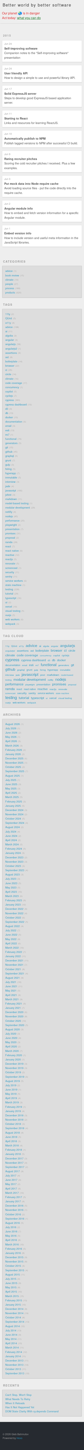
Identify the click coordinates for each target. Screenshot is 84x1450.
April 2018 (11, 1141)
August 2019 (12, 1081)
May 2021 (11, 990)
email (8, 426)
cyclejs (9, 396)
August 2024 (12, 827)
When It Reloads (15, 1403)
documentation (13, 421)
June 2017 (11, 1180)
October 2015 (13, 1266)
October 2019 (13, 1072)
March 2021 (12, 999)
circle (8, 374)
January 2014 (13, 1356)
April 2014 (11, 1343)
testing (9, 589)
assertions (11, 353)
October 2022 (13, 917)
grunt (8, 460)
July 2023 (10, 879)
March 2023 (12, 896)
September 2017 (14, 1167)
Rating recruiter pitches (20, 159)
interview (10, 482)
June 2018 (11, 1137)
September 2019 (14, 1077)
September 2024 (14, 823)
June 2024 (11, 836)
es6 (7, 430)
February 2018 (13, 1150)
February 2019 (13, 1107)
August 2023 (12, 874)
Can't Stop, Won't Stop (18, 1395)
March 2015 (12, 1296)
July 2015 (10, 1279)
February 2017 (13, 1197)
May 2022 (11, 939)
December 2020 (14, 1012)
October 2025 (13, 767)
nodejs (9, 516)
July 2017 (10, 1175)
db (6, 413)
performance (12, 520)
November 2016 (14, 1210)
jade (7, 486)
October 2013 (13, 1369)
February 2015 (13, 1300)
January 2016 (13, 1253)
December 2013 (14, 1360)
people (9, 284)
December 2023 (14, 857)
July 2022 (10, 930)
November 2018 (14, 1119)
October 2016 (13, 1214)
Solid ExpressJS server (20, 93)
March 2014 (12, 1347)
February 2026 (13, 750)
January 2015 (13, 1304)
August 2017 (12, 1171)
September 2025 (14, 771)
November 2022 (14, 913)
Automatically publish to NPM (25, 138)
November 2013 (14, 1365)
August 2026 (12, 724)
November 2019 (14, 1068)
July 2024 (10, 831)
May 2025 (11, 788)
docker (9, 417)
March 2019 (12, 1102)
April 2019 (11, 1098)
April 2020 (11, 1046)
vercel (8, 606)
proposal (10, 538)
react (8, 546)
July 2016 (10, 1227)
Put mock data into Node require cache (31, 184)
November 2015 (14, 1261)
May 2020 (11, 1042)
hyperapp (10, 473)
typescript (10, 598)
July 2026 (10, 728)
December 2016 (14, 1205)
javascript (10, 490)
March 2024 (12, 844)
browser (9, 366)
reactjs (9, 559)
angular (9, 340)
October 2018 (13, 1124)
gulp (7, 465)
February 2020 (13, 1055)
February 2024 (13, 849)
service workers (14, 581)
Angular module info (18, 208)
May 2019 (11, 1094)
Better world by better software (37, 5)
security (9, 572)
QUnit (8, 318)
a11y (8, 323)
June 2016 (11, 1231)
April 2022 (11, 943)
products (10, 292)
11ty (7, 314)
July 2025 (10, 780)
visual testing (12, 611)
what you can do (29, 17)
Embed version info (17, 233)
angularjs (10, 344)
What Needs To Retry (17, 1399)
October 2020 (13, 1021)
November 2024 (14, 814)
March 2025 (12, 797)
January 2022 (13, 956)
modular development (17, 507)
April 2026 (11, 741)
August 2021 (12, 978)
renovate (10, 563)
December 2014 (14, 1309)
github (8, 452)
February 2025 (13, 801)
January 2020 (13, 1059)
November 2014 (14, 1313)
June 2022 (11, 935)
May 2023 (11, 887)
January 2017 (13, 1201)
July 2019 (10, 1085)
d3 (6, 409)
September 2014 (14, 1322)
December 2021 (14, 960)
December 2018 (14, 1115)
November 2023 (14, 862)
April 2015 (11, 1291)
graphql (9, 456)
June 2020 (11, 1038)
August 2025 (12, 776)
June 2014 (11, 1335)
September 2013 (14, 1373)
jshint (8, 495)
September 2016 (14, 1218)
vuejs (8, 615)
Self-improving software (21, 48)
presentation (12, 529)
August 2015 (12, 1274)
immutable (11, 477)
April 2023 (11, 892)
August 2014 (12, 1326)
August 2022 (12, 926)
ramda (8, 542)
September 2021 (14, 973)
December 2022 (14, 909)
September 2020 (14, 1025)
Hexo (19, 1438)
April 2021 (11, 995)
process (9, 288)
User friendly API (16, 73)
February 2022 (13, 952)
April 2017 (11, 1188)
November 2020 (14, 1016)
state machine (13, 585)
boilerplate (11, 361)
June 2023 (11, 883)
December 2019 (14, 1064)
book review (12, 275)
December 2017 (14, 1158)
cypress (9, 400)
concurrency (12, 387)
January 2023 (13, 904)
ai (6, 331)
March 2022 (12, 948)
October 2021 (13, 969)
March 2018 (12, 1145)
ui (6, 602)
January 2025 (13, 806)
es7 (7, 434)
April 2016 (11, 1240)
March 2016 (12, 1244)
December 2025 (14, 758)
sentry (8, 576)
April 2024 (11, 840)
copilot (9, 391)
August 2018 (12, 1133)
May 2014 (11, 1339)
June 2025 (11, 784)
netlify (8, 512)
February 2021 (13, 1003)
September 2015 (14, 1270)
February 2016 (13, 1249)
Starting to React (16, 118)
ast (7, 357)
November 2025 (14, 763)
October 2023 (13, 866)
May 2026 (11, 737)
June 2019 (11, 1089)
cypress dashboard (16, 404)
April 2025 (11, 793)
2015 (7, 35)
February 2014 (13, 1352)
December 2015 (14, 1257)
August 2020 (12, 1029)
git (6, 447)
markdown (11, 499)
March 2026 (12, 745)
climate (9, 280)
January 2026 (13, 754)
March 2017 (12, 1193)
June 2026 (11, 732)
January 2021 (13, 1008)
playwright (11, 525)
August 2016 (12, 1223)
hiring (8, 469)
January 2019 (13, 1111)
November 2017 (14, 1163)
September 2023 (14, 870)
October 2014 (13, 1317)
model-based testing (17, 503)
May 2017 (11, 1184)
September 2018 (14, 1128)
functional (11, 439)
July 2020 (10, 1034)
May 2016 (11, 1236)
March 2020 (12, 1051)
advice (9, 271)
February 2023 (13, 900)
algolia (9, 335)
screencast (11, 568)
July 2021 (10, 982)
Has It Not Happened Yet (19, 1407)
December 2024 (14, 810)
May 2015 (11, 1287)
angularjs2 (11, 348)
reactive (9, 555)
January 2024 (13, 853)
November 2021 (14, 965)
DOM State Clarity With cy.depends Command (32, 1411)
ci (6, 370)
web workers (12, 619)
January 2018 (13, 1154)
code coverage (13, 383)
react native (12, 551)
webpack (10, 624)
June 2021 (11, 986)
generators (11, 443)
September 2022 (14, 922)
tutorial (9, 593)
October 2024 (13, 818)
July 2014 (10, 1330)
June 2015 (11, 1283)
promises (10, 533)
